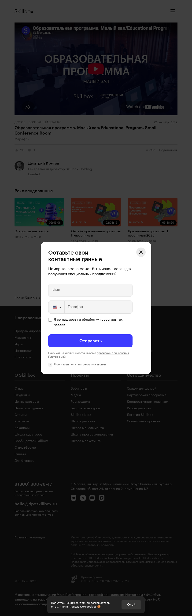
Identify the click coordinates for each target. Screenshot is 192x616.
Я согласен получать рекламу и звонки (80, 364)
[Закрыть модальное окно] (141, 252)
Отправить (90, 341)
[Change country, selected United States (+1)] (56, 307)
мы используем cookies (80, 606)
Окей (131, 604)
